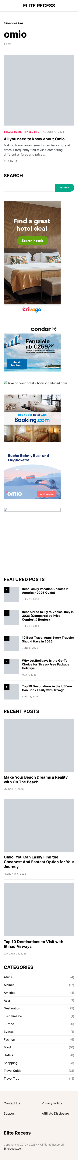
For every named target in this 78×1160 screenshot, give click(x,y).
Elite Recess (39, 5)
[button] (5, 5)
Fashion (9, 1039)
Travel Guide (13, 131)
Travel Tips (31, 131)
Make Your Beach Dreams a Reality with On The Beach (36, 779)
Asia (7, 1000)
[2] (11, 617)
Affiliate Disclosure (55, 1113)
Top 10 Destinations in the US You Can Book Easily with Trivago (47, 688)
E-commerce (13, 1016)
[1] (11, 594)
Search (13, 175)
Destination (12, 1008)
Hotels (8, 1055)
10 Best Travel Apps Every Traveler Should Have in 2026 (48, 639)
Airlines (9, 985)
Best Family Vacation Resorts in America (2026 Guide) (45, 591)
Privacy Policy (52, 1103)
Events (9, 1032)
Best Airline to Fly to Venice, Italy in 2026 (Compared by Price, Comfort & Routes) (48, 615)
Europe (9, 1024)
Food (7, 1047)
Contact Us (12, 1103)
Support (10, 1113)
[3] (11, 643)
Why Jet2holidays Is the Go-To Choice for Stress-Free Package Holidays (45, 664)
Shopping (10, 1063)
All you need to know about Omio (34, 139)
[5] (11, 691)
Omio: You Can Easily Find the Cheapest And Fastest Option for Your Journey (39, 862)
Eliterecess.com (13, 1148)
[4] (11, 666)
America (9, 993)
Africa (8, 977)
